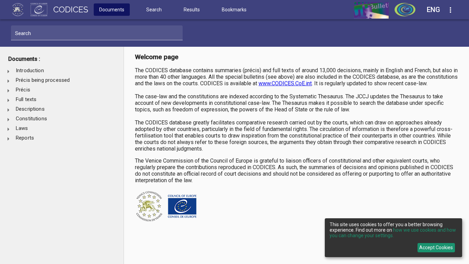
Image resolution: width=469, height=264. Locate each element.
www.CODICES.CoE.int (285, 83)
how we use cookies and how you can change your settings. (393, 232)
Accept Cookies (436, 247)
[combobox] (437, 10)
